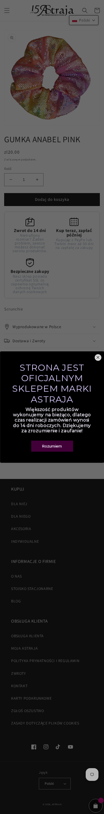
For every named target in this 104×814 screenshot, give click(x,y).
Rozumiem (52, 446)
